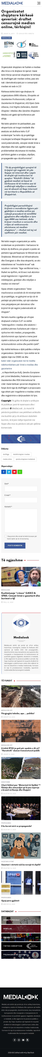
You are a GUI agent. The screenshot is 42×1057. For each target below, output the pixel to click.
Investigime (5, 782)
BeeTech (30, 1053)
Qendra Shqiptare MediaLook (25, 459)
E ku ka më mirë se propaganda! (16, 826)
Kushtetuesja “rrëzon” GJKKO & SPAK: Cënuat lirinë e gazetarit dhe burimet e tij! (20, 596)
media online (7, 459)
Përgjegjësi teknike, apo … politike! (17, 714)
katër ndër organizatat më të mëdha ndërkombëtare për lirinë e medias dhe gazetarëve (19, 365)
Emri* (7, 484)
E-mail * (7, 495)
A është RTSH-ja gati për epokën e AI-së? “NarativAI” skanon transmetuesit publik (20, 749)
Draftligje (6, 454)
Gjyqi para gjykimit (10, 901)
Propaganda (6, 823)
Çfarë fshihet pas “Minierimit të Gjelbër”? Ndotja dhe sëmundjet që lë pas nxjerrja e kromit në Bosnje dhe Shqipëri (20, 787)
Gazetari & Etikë (7, 861)
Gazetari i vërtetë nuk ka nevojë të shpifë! (21, 865)
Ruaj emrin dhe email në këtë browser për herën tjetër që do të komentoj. (22, 537)
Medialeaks (5, 590)
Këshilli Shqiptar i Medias (21, 454)
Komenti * (8, 507)
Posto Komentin (15, 545)
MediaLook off (6, 710)
